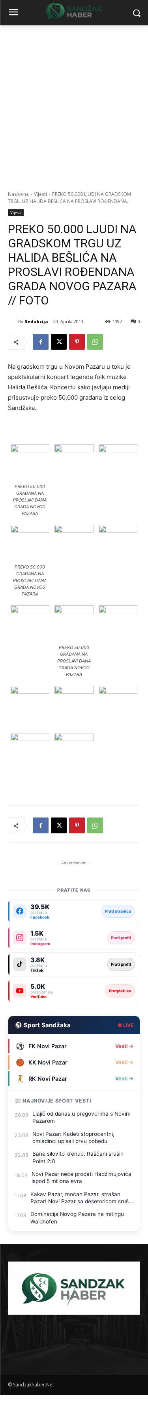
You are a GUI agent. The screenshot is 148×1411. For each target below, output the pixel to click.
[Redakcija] (13, 321)
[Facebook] (41, 342)
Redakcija (36, 321)
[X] (59, 342)
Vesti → (124, 1046)
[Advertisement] (74, 103)
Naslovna (18, 194)
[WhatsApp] (95, 342)
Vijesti (40, 194)
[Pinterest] (77, 342)
